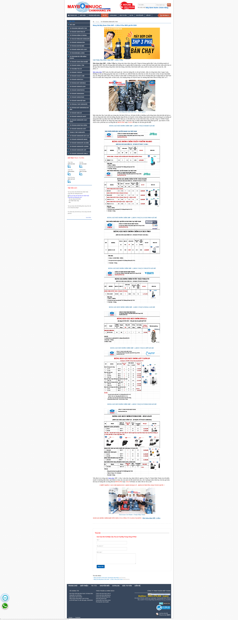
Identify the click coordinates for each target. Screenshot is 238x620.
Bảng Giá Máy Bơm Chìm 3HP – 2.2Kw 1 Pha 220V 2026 (111, 579)
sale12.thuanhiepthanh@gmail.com (161, 594)
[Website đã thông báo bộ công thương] (163, 610)
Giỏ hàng (166, 15)
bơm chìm (111, 478)
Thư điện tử (100, 546)
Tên (98, 540)
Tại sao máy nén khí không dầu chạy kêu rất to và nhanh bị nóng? (79, 206)
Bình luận (99, 552)
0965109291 (71, 171)
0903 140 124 (71, 179)
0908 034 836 (71, 164)
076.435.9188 (82, 164)
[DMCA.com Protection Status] (164, 604)
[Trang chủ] (94, 21)
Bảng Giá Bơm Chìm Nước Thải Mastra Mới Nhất (109, 577)
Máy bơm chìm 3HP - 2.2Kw (151, 518)
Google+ (71, 617)
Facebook (77, 617)
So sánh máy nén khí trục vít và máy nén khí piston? (79, 212)
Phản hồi (100, 566)
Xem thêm (88, 217)
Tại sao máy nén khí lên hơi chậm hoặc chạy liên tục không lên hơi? (78, 192)
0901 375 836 (82, 171)
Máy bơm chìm (97, 72)
